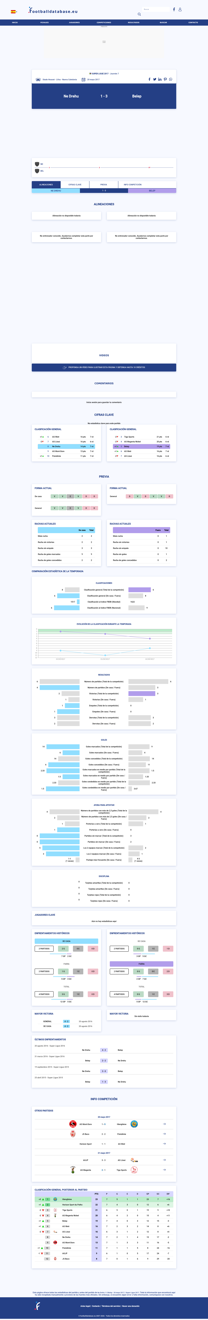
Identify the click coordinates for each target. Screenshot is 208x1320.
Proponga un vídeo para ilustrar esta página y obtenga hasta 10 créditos (106, 367)
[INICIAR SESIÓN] (180, 9)
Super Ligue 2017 (100, 74)
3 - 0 (104, 1071)
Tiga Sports (122, 1170)
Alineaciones (46, 185)
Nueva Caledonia (69, 79)
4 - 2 (104, 1050)
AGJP (85, 1160)
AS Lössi (121, 1160)
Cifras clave (74, 185)
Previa (103, 185)
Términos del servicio (111, 1306)
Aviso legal (85, 1306)
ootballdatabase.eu (55, 11)
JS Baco (85, 1134)
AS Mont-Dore (86, 1124)
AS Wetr (121, 1144)
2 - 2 (104, 1061)
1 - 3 (104, 1082)
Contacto (96, 1306)
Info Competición (132, 185)
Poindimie (121, 1134)
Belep (120, 1050)
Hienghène (121, 1124)
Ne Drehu (86, 1050)
